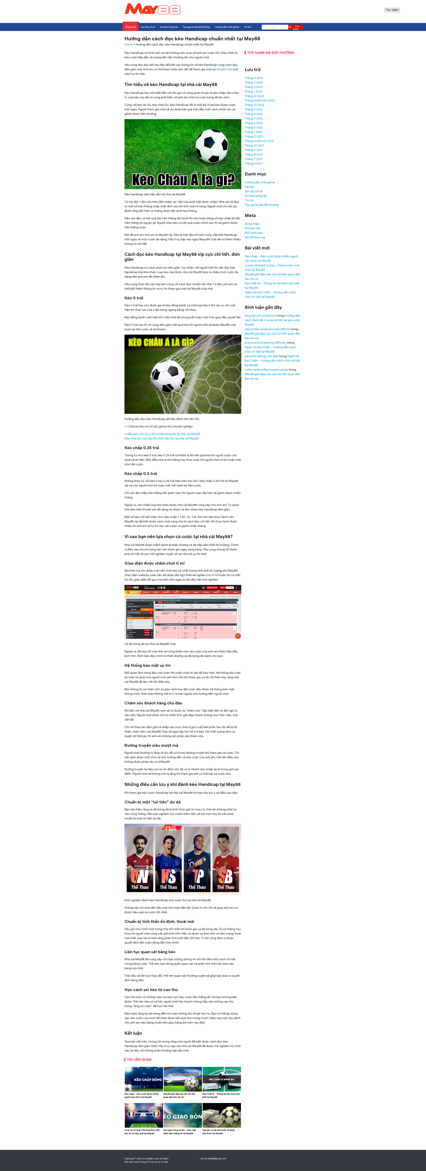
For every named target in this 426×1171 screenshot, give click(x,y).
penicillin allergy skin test (262, 356)
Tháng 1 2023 (253, 91)
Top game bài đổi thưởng (196, 26)
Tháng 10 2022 (254, 105)
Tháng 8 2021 (253, 154)
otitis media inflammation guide (266, 369)
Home (128, 44)
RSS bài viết (252, 228)
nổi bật (249, 187)
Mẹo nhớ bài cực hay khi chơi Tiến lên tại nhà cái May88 (161, 438)
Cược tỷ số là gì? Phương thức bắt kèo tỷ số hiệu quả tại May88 (141, 1132)
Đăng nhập (252, 224)
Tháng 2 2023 (254, 87)
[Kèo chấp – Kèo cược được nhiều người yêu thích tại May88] (144, 1091)
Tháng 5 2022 (254, 127)
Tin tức (247, 26)
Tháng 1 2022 (253, 132)
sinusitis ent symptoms (260, 315)
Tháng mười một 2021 (259, 141)
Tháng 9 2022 (254, 109)
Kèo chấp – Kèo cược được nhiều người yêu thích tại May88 (141, 1096)
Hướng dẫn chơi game (227, 26)
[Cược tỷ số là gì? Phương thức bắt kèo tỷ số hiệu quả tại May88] (144, 1127)
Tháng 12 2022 (254, 96)
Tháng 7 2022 (254, 118)
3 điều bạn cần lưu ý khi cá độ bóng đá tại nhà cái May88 (162, 434)
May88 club (224, 69)
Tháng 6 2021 (253, 163)
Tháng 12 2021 (254, 136)
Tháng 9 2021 (253, 150)
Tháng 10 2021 (254, 145)
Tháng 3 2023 (254, 82)
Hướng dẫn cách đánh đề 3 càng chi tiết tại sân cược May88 (272, 320)
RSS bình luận (254, 233)
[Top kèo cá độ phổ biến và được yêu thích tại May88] (222, 1127)
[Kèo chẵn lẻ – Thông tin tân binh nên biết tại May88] (222, 1091)
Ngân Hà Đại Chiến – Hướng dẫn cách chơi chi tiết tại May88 (272, 360)
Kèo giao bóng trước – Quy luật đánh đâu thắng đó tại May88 (179, 1132)
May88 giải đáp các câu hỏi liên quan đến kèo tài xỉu (179, 1096)
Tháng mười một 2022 (259, 100)
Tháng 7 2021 (253, 159)
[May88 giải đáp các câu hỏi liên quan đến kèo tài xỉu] (183, 1091)
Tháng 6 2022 (254, 123)
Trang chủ (130, 26)
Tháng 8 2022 (254, 114)
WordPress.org (255, 237)
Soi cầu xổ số (148, 26)
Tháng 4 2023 (254, 78)
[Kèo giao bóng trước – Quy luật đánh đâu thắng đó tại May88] (183, 1127)
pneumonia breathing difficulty (265, 342)
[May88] (152, 19)
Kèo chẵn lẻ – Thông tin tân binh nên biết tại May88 (221, 1096)
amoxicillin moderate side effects (267, 329)
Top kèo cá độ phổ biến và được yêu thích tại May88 (218, 1132)
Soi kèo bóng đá (169, 26)
